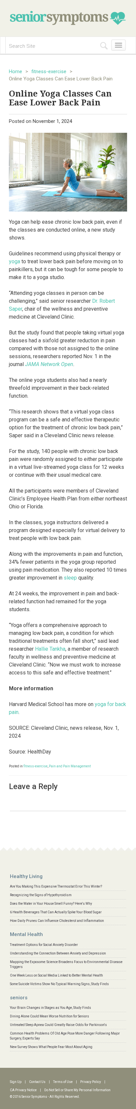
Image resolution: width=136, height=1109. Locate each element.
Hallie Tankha (50, 649)
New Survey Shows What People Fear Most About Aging (51, 1047)
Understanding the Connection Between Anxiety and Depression (58, 953)
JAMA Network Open (49, 364)
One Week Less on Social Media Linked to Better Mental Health (56, 975)
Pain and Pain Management (70, 766)
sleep (70, 578)
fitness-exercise (48, 71)
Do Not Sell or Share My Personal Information (77, 1090)
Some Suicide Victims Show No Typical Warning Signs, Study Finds (59, 984)
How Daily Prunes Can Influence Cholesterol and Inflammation (57, 921)
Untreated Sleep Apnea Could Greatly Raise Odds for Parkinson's (58, 1025)
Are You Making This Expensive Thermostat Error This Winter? (56, 886)
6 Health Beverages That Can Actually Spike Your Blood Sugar (56, 912)
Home (15, 71)
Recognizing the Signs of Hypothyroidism (41, 895)
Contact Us (37, 1082)
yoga (14, 261)
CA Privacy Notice (23, 1090)
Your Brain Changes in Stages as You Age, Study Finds (50, 1007)
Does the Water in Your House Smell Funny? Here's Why (51, 903)
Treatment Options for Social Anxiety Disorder (44, 945)
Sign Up (15, 1082)
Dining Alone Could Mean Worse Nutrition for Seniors (49, 1016)
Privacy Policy (90, 1082)
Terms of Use (63, 1082)
